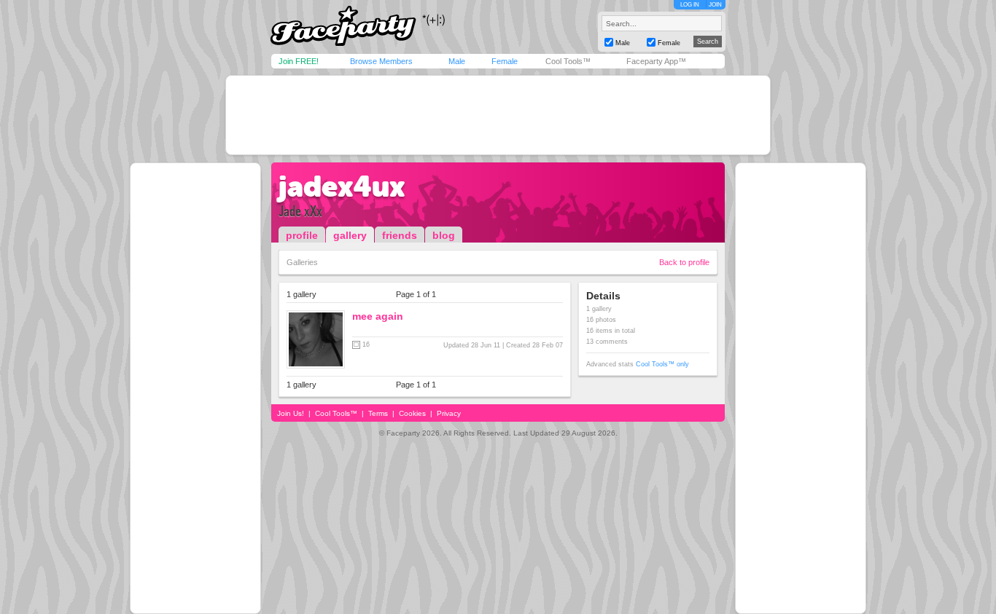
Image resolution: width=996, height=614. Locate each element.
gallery (350, 235)
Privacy (449, 413)
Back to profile (684, 262)
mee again (377, 316)
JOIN (715, 4)
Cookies (412, 413)
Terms (378, 413)
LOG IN (689, 4)
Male (456, 61)
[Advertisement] (498, 115)
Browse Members (381, 61)
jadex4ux (342, 186)
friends (399, 235)
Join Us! (290, 413)
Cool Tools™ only (662, 364)
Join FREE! (299, 61)
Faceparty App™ (656, 61)
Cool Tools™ (568, 61)
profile (302, 235)
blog (443, 235)
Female (504, 61)
